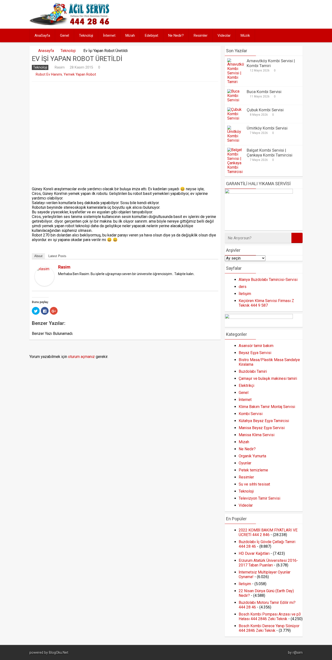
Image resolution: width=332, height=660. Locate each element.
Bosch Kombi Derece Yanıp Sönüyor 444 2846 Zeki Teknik (269, 628)
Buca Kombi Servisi (264, 91)
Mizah (130, 35)
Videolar (224, 35)
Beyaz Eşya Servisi (255, 352)
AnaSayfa (42, 35)
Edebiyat (151, 35)
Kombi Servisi (250, 413)
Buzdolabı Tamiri (253, 371)
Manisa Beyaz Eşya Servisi (262, 428)
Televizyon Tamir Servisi (259, 498)
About (38, 256)
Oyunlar (245, 463)
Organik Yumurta (252, 456)
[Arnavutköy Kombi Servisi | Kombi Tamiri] (235, 81)
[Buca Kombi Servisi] (235, 100)
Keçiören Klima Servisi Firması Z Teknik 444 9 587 (266, 303)
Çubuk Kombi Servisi (265, 109)
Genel (64, 35)
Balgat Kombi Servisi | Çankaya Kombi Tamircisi (269, 152)
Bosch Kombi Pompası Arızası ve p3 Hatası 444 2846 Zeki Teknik (270, 616)
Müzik (245, 35)
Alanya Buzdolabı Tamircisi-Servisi (268, 279)
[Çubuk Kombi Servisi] (235, 118)
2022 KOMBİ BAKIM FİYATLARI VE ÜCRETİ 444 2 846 (268, 532)
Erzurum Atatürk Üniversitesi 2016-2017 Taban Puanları (268, 562)
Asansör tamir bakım (256, 345)
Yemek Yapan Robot (80, 74)
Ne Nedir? (176, 35)
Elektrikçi (246, 385)
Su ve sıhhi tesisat (254, 484)
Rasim (59, 67)
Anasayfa (46, 50)
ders (242, 286)
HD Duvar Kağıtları (254, 553)
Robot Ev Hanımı (49, 74)
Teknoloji (86, 35)
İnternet (109, 35)
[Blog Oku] (70, 23)
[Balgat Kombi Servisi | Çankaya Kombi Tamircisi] (235, 171)
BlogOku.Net (58, 653)
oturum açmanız (81, 356)
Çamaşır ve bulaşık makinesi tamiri (268, 378)
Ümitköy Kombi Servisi (267, 128)
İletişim (245, 293)
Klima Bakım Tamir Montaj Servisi (267, 406)
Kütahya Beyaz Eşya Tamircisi (264, 420)
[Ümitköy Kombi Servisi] (235, 140)
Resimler (201, 35)
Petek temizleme (253, 470)
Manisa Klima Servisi (256, 435)
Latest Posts (57, 256)
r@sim (298, 653)
